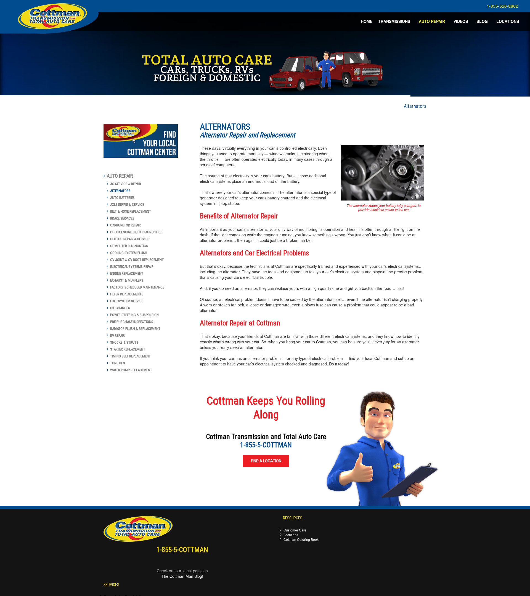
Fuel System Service (126, 301)
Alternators (120, 191)
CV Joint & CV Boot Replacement (137, 260)
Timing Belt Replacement (130, 356)
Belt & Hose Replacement (130, 211)
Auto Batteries (122, 198)
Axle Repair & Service (127, 204)
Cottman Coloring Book (301, 539)
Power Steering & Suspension (134, 315)
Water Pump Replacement (131, 370)
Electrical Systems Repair (131, 266)
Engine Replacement (126, 273)
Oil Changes (120, 308)
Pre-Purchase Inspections (131, 322)
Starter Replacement (127, 349)
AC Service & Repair (125, 184)
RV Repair (117, 335)
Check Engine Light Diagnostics (136, 232)
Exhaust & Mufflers (126, 280)
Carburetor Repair (125, 225)
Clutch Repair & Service (129, 239)
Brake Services (122, 218)
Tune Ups (117, 363)
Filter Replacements (127, 294)
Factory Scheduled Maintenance (137, 287)
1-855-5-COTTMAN (266, 445)
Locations (290, 534)
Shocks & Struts (124, 342)
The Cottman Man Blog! (182, 576)
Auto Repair (120, 176)
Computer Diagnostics (129, 246)
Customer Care (294, 530)
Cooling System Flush (128, 253)
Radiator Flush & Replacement (135, 329)
